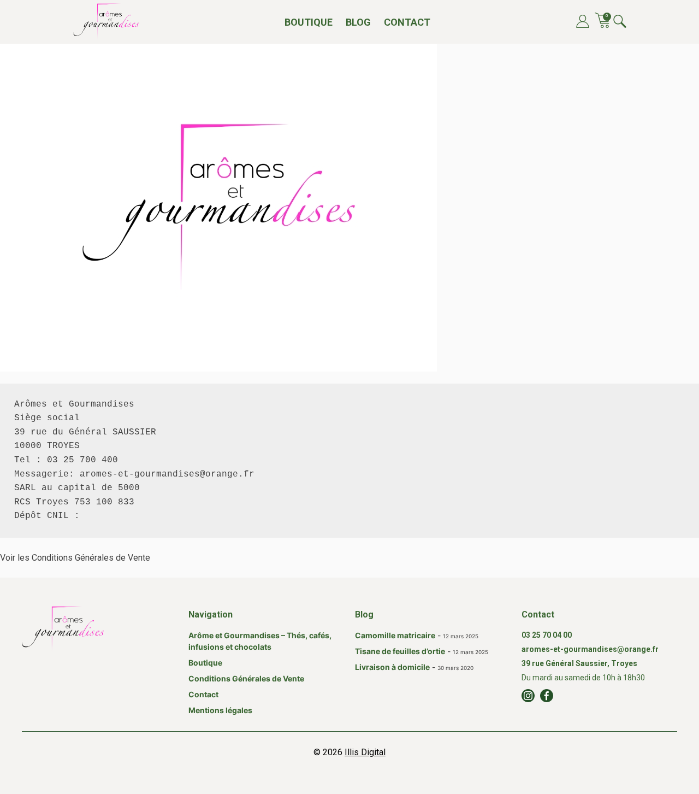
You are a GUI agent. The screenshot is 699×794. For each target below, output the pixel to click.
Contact (407, 22)
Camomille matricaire (395, 635)
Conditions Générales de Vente (246, 678)
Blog (358, 22)
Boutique (309, 22)
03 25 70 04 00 (547, 635)
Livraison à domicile (392, 667)
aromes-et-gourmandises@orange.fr (590, 649)
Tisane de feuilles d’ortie (400, 651)
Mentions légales (220, 710)
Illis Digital (365, 752)
